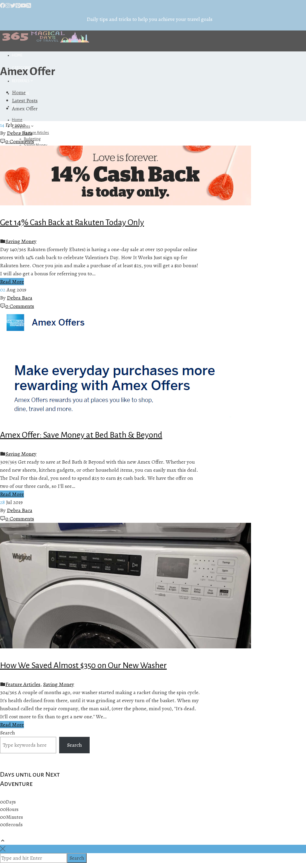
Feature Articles (36, 133)
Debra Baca (19, 133)
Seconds (14, 824)
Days (11, 802)
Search (7, 732)
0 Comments (19, 141)
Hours (12, 809)
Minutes (14, 817)
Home (17, 55)
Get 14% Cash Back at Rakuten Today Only (72, 222)
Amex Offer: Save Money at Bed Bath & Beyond (81, 434)
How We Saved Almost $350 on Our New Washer (83, 665)
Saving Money (20, 241)
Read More (12, 281)
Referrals (21, 81)
